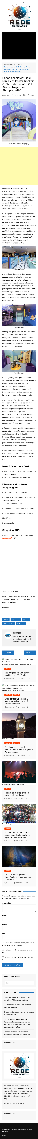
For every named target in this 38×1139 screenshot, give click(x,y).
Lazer (26, 620)
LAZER (32, 95)
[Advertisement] (19, 45)
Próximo (28, 653)
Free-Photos (13, 784)
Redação (7, 95)
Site (3, 934)
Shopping (21, 624)
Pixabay (21, 784)
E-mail (4, 924)
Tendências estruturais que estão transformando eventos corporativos (17, 1033)
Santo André (7, 538)
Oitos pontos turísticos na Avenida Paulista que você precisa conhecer (16, 701)
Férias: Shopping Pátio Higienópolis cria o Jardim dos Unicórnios (17, 877)
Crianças (16, 620)
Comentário (7, 903)
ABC (6, 620)
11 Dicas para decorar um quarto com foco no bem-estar (17, 1006)
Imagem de (5, 784)
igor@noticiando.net (17, 1103)
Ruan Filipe (10, 678)
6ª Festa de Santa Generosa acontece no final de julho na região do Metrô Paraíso (17, 835)
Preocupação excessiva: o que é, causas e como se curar (19, 1013)
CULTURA (8, 695)
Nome (4, 915)
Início (4, 1135)
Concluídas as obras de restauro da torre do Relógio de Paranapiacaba (18, 749)
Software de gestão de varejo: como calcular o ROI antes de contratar (17, 999)
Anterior (9, 653)
